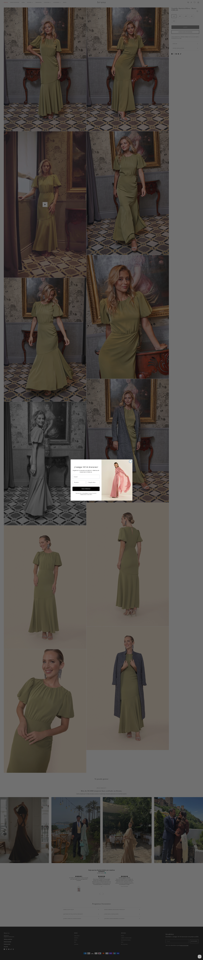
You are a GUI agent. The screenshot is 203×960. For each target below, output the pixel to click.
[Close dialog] (130, 461)
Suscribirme (86, 489)
